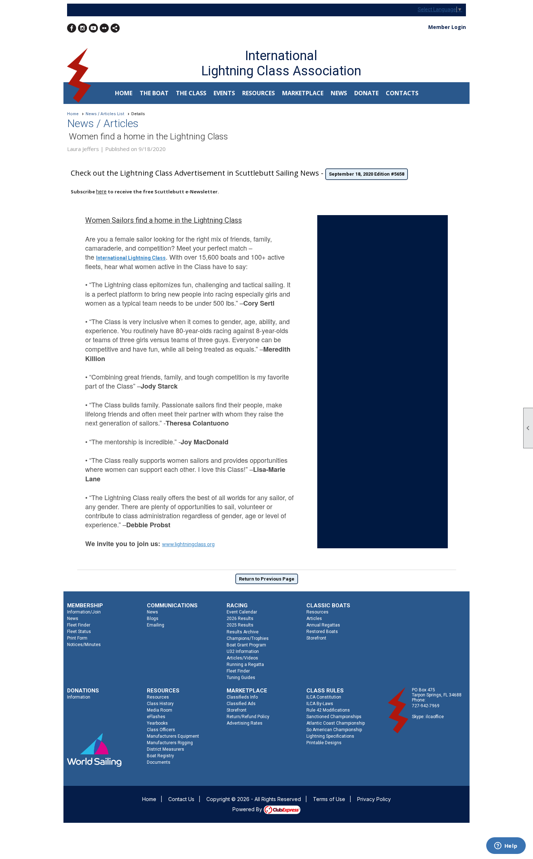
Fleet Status (79, 631)
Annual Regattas (323, 625)
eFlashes (156, 716)
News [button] (339, 93)
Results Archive (243, 631)
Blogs (152, 618)
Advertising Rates (245, 723)
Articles (314, 618)
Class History (160, 703)
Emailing (155, 625)
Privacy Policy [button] (374, 799)
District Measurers (165, 749)
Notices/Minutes (84, 644)
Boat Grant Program (246, 645)
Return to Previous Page (266, 579)
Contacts (402, 93)
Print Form (77, 638)
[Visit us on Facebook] (71, 28)
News (72, 618)
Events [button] (224, 93)
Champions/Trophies (248, 638)
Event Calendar (242, 612)
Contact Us (181, 799)
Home (123, 93)
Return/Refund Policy (248, 716)
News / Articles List (105, 113)
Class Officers (161, 729)
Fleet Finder (78, 625)
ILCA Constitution (323, 697)
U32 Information (243, 651)
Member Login (447, 27)
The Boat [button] (154, 93)
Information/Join (84, 612)
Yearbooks (157, 723)
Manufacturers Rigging (170, 742)
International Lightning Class (131, 258)
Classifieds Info (242, 697)
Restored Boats (322, 631)
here (101, 191)
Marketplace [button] (302, 93)
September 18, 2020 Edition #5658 (366, 174)
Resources (317, 612)
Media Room (159, 710)
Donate (366, 93)
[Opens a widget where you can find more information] (506, 846)
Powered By (248, 809)
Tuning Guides (241, 677)
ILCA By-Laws (319, 703)
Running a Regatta (245, 664)
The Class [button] (191, 93)
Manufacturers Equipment (173, 736)
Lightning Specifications (330, 736)
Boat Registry (160, 755)
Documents (158, 762)
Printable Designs (324, 742)
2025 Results (240, 625)
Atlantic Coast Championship (335, 723)
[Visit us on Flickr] (104, 28)
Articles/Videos (242, 658)
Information (78, 697)
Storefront (316, 638)
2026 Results (240, 618)
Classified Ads (241, 703)
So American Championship (334, 729)
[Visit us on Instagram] (82, 28)
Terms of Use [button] (329, 799)
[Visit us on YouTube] (93, 28)
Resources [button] (258, 93)
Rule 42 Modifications (328, 710)
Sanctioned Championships (333, 716)
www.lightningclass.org (188, 544)
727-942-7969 (425, 705)
